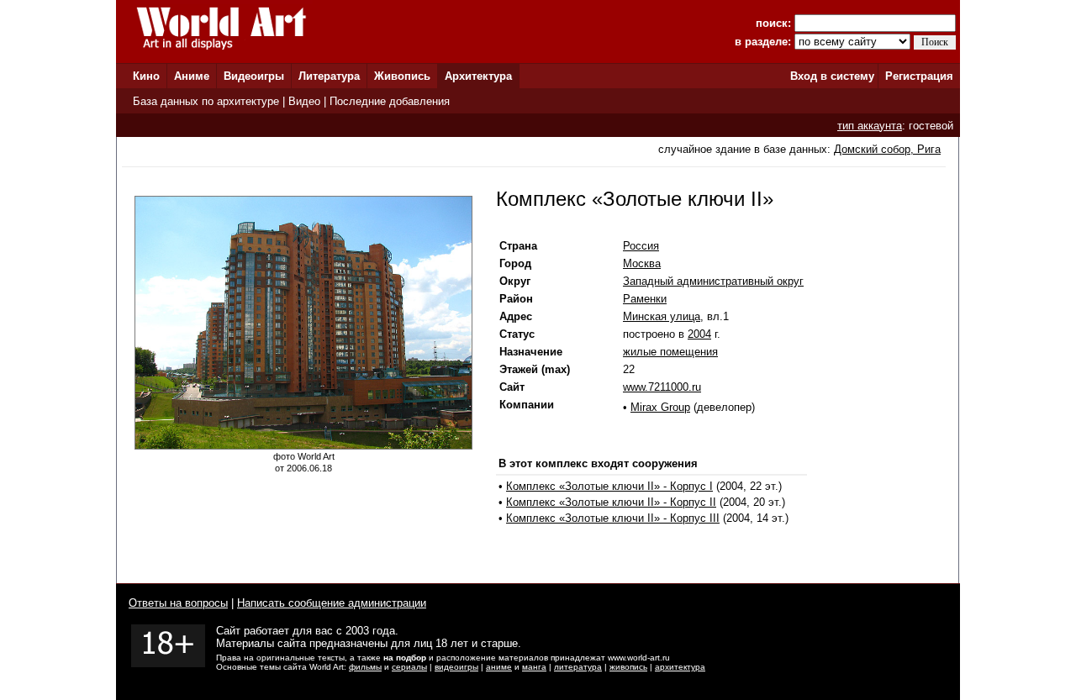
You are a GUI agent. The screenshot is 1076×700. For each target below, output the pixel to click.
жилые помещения (670, 351)
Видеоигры (254, 76)
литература (578, 666)
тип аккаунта (869, 125)
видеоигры (456, 666)
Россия (641, 245)
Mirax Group (660, 407)
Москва (642, 263)
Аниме (191, 76)
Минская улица (661, 316)
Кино (146, 76)
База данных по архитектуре (206, 101)
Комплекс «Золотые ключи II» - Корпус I (609, 486)
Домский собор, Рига (887, 149)
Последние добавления (390, 101)
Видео (304, 101)
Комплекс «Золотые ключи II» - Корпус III (613, 518)
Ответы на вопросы (178, 603)
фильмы (365, 666)
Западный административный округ (713, 281)
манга (534, 666)
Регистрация (919, 76)
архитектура (680, 666)
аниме (499, 666)
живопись (628, 666)
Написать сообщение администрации (331, 603)
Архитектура (478, 76)
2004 (699, 334)
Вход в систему (832, 76)
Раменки (645, 298)
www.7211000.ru (662, 387)
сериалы (409, 666)
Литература (329, 76)
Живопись (402, 76)
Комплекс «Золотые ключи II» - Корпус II (611, 502)
